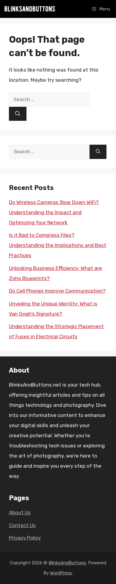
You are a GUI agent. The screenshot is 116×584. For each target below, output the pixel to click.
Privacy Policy (25, 538)
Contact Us (22, 525)
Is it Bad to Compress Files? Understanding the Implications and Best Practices (57, 245)
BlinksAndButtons (67, 563)
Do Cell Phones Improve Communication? (57, 291)
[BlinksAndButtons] (30, 9)
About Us (20, 512)
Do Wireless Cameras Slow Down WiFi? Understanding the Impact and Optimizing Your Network (54, 212)
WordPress (61, 573)
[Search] (17, 114)
